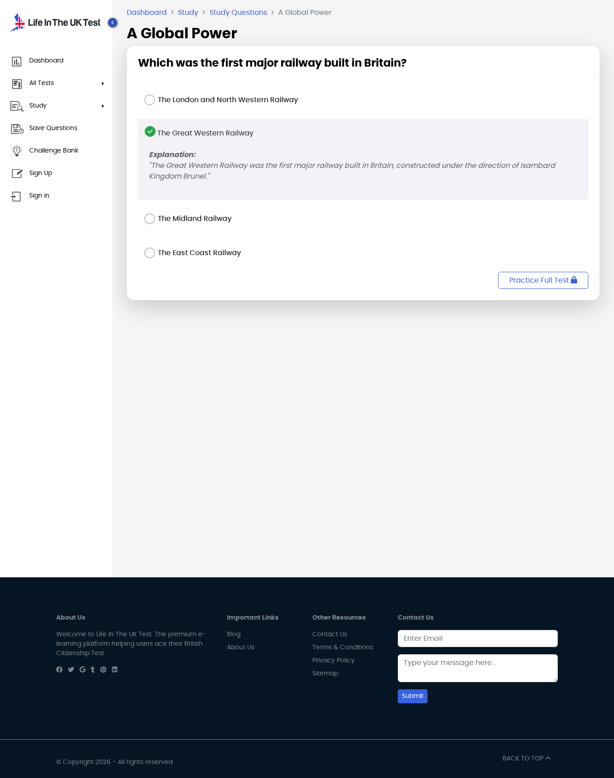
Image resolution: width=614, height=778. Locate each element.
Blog (233, 634)
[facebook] (59, 670)
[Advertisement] (363, 370)
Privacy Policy (333, 660)
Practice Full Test (540, 280)
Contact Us (329, 634)
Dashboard (147, 12)
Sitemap (325, 673)
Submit (412, 696)
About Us (240, 647)
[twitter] (71, 670)
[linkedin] (114, 670)
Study (188, 12)
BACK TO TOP (524, 759)
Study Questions (238, 12)
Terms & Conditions (342, 647)
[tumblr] (93, 670)
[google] (82, 670)
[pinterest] (103, 670)
